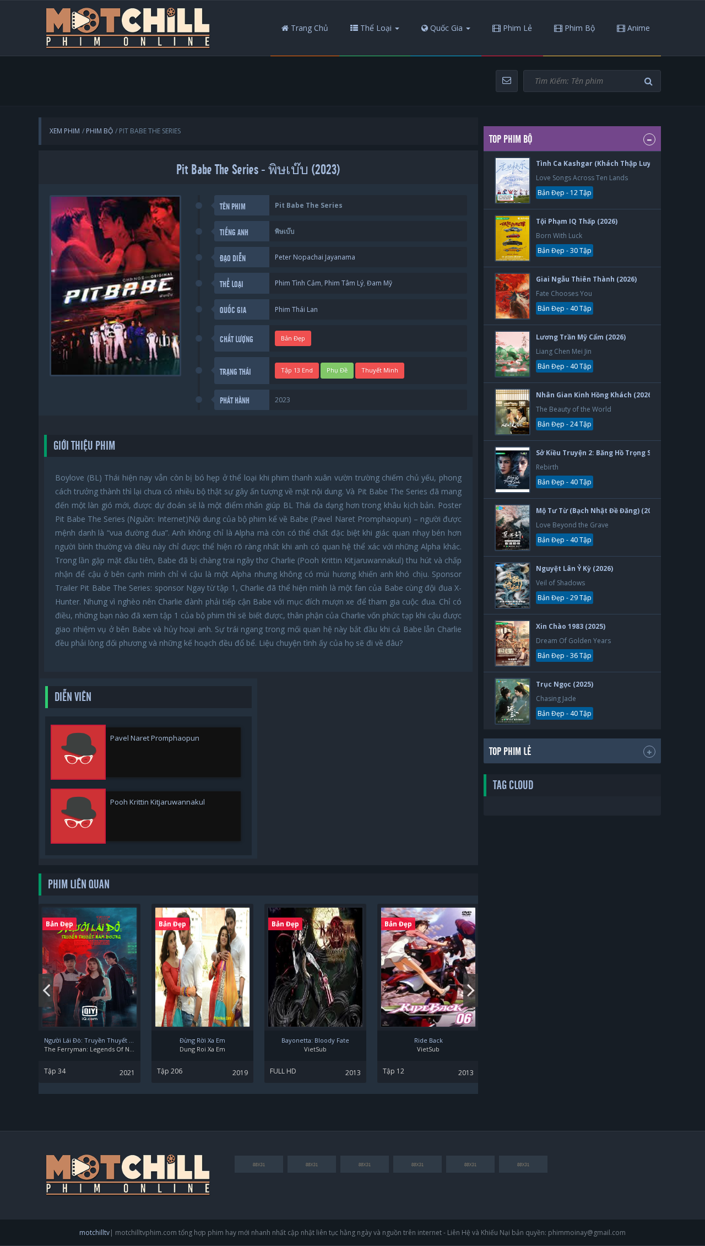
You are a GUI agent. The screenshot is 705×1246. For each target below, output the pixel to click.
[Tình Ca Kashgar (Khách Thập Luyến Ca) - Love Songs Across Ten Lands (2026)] (512, 180)
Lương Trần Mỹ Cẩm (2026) (581, 337)
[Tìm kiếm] (650, 81)
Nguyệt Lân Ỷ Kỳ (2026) (574, 568)
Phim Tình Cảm (298, 283)
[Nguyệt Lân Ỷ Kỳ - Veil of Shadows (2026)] (512, 585)
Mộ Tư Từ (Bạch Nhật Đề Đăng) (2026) (598, 510)
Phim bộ (578, 28)
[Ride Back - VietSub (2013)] (428, 967)
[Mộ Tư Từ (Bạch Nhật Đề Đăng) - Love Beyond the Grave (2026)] (512, 527)
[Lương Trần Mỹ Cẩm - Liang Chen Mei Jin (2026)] (512, 354)
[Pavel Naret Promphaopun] (78, 752)
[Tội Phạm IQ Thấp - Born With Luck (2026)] (512, 238)
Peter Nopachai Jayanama (315, 257)
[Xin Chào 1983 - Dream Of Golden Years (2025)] (512, 643)
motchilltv (94, 1232)
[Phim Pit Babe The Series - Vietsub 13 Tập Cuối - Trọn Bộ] (128, 28)
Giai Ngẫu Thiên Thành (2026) (586, 279)
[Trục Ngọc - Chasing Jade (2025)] (512, 701)
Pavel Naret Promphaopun (154, 738)
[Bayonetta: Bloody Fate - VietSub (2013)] (315, 967)
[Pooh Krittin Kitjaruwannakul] (78, 816)
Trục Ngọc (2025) (564, 684)
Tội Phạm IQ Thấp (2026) (576, 221)
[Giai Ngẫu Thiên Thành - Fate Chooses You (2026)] (512, 296)
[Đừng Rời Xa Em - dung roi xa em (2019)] (202, 967)
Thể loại (375, 28)
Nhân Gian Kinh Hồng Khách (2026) (595, 395)
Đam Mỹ (379, 283)
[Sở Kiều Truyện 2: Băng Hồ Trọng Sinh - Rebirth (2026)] (512, 469)
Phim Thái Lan (296, 309)
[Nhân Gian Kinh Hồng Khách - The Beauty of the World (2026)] (512, 412)
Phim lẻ (516, 28)
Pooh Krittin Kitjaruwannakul (157, 802)
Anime (637, 28)
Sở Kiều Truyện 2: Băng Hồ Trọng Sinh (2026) (610, 452)
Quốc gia (445, 28)
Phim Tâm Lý (344, 283)
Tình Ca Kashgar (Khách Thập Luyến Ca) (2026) (615, 163)
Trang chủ (308, 28)
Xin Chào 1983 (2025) (570, 626)
